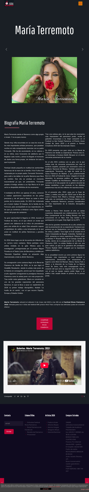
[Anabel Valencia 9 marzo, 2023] (87, 482)
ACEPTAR (46, 489)
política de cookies (54, 486)
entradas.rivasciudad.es (75, 425)
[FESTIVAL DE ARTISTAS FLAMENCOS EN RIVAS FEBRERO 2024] (9, 3)
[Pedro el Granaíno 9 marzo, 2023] (2, 482)
